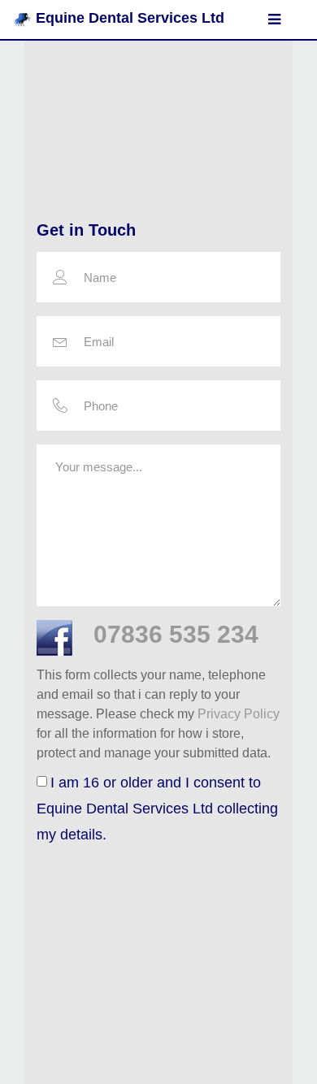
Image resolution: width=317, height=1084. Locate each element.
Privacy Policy (239, 714)
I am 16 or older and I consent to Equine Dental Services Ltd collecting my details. (157, 808)
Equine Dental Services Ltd (130, 18)
